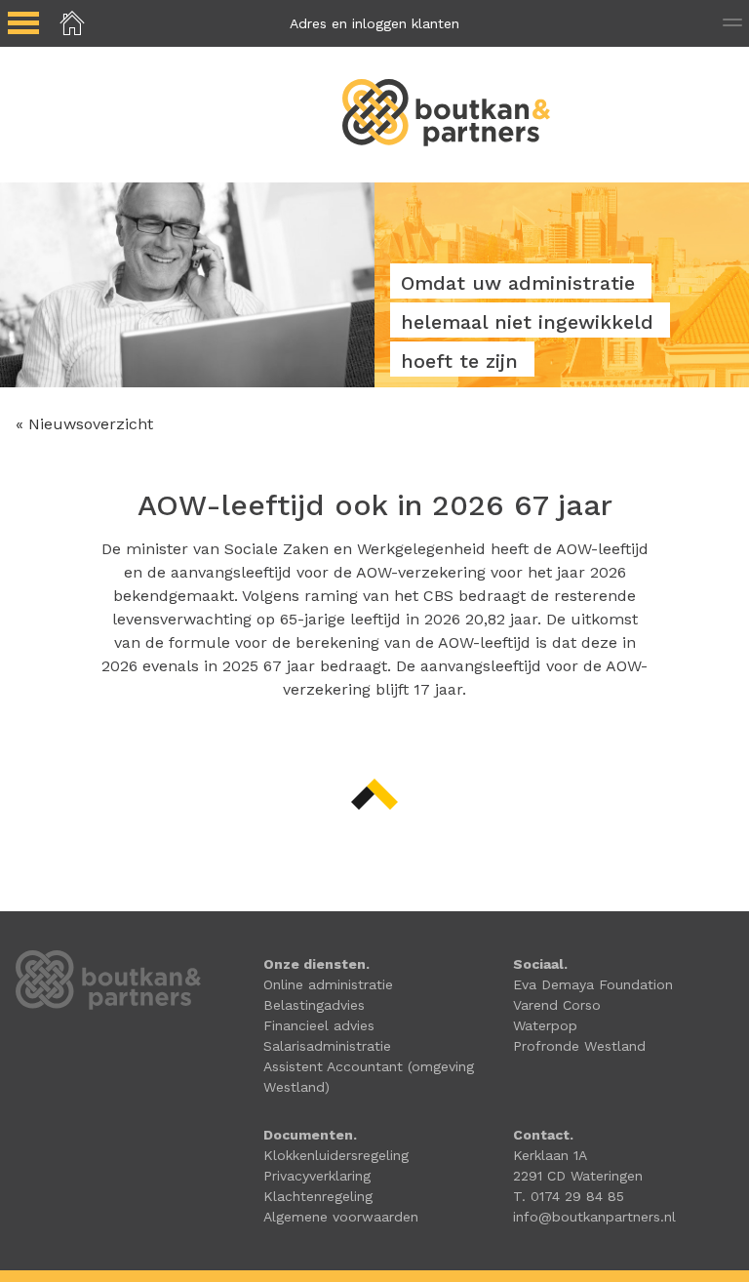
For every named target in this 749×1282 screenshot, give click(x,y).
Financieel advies (318, 1025)
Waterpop (545, 1025)
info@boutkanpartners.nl (594, 1216)
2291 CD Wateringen (578, 1175)
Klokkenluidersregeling (336, 1155)
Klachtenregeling (318, 1196)
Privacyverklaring (317, 1175)
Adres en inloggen (374, 23)
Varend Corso (557, 1005)
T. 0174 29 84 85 (568, 1196)
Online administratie (328, 984)
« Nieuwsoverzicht (84, 424)
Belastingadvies (314, 1005)
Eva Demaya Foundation (593, 984)
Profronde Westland (579, 1046)
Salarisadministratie (327, 1046)
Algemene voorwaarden (340, 1216)
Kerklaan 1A (550, 1155)
